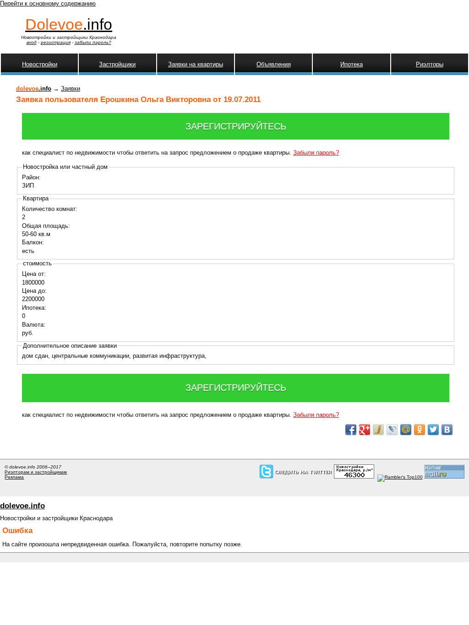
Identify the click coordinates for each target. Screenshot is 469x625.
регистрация (56, 42)
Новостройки (39, 64)
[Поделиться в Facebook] (350, 429)
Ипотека (351, 64)
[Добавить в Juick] (378, 429)
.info (68, 24)
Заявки (70, 88)
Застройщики (117, 64)
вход (32, 42)
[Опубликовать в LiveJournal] (392, 429)
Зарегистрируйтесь (235, 126)
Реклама (14, 477)
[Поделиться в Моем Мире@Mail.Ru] (405, 429)
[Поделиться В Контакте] (447, 429)
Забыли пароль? (316, 152)
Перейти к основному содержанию (48, 3)
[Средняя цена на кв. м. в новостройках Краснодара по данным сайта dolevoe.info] (354, 477)
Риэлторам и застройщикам (36, 471)
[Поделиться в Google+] (364, 429)
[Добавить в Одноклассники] (419, 429)
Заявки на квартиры (195, 64)
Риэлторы (429, 64)
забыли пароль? (93, 42)
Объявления (273, 64)
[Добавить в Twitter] (433, 429)
